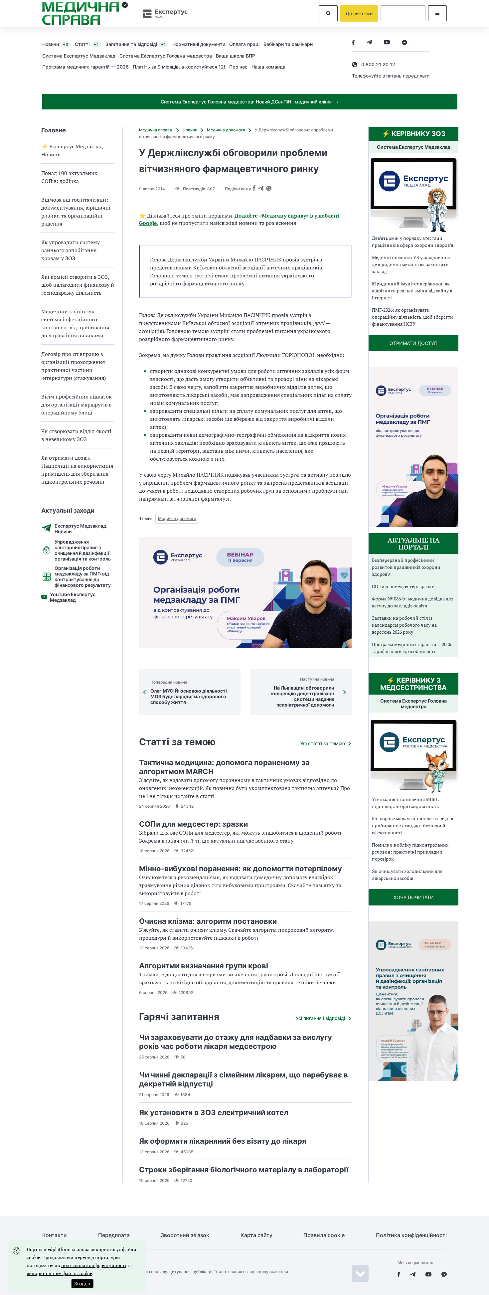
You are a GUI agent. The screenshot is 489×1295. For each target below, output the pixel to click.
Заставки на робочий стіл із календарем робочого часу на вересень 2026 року (404, 625)
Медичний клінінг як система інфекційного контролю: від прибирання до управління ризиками (75, 323)
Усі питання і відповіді (320, 1018)
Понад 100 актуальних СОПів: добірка (69, 177)
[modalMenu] (437, 13)
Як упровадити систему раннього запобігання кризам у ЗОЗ (70, 250)
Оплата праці (244, 44)
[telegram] (369, 43)
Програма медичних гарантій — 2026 (85, 67)
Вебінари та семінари (288, 44)
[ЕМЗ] (413, 195)
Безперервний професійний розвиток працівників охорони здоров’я (406, 567)
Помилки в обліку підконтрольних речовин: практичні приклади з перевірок (410, 852)
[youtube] (387, 43)
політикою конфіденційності (93, 1265)
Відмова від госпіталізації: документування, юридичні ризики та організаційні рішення (75, 211)
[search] (328, 13)
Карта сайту (256, 1235)
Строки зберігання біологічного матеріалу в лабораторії (243, 1169)
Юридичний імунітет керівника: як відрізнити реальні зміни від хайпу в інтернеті (412, 290)
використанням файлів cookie (59, 1273)
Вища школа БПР (235, 56)
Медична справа (156, 129)
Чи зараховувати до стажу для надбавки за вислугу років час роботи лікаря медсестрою (235, 1042)
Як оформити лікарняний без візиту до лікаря (222, 1141)
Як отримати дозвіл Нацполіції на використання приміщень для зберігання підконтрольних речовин (77, 469)
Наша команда (268, 67)
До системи (359, 13)
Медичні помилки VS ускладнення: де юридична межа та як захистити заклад (411, 264)
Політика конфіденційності (411, 1235)
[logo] (85, 13)
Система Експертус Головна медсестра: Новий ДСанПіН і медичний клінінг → (250, 101)
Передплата (114, 1235)
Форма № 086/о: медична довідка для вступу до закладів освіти (412, 602)
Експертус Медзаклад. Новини (81, 528)
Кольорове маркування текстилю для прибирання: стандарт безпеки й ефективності (412, 825)
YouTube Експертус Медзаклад (72, 597)
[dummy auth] (403, 13)
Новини (55, 44)
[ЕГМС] (413, 755)
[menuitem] (58, 44)
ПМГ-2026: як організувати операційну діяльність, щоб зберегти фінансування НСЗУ (412, 317)
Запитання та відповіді (135, 44)
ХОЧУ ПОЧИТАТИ (414, 897)
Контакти (54, 1235)
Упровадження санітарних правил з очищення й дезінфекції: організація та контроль (83, 550)
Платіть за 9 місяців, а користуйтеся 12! (179, 67)
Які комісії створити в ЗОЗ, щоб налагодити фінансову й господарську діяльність (77, 284)
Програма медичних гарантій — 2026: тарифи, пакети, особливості (412, 647)
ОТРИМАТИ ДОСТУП (413, 343)
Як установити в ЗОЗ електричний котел (213, 1112)
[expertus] (162, 13)
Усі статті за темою (322, 743)
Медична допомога (226, 129)
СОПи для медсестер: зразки (193, 824)
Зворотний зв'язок (185, 1235)
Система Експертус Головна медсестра (165, 56)
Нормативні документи (198, 44)
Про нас (238, 67)
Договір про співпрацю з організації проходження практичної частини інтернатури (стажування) (73, 366)
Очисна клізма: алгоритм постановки (208, 921)
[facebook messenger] (404, 43)
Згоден (82, 1283)
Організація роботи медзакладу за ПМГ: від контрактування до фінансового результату (83, 576)
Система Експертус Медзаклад (78, 56)
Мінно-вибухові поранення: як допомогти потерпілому (240, 868)
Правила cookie (324, 1235)
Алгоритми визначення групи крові (203, 965)
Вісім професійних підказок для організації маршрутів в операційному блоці (76, 404)
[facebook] (353, 43)
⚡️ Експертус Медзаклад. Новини (72, 150)
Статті (87, 44)
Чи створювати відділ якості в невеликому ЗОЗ (76, 435)
